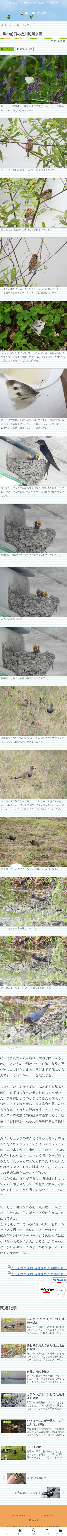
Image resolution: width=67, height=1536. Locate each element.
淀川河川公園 (26, 49)
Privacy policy (17, 1515)
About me (49, 1515)
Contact (33, 1520)
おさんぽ (8, 49)
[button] (60, 876)
